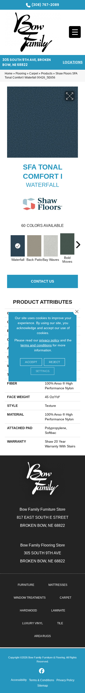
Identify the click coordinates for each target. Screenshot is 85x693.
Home (9, 73)
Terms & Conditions (41, 680)
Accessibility (19, 680)
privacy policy (49, 340)
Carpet (33, 73)
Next (77, 242)
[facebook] (41, 671)
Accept (31, 362)
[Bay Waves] (50, 246)
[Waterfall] (17, 246)
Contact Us (42, 281)
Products (46, 73)
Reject (54, 362)
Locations (73, 62)
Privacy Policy (65, 680)
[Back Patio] (34, 246)
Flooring (21, 73)
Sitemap (42, 685)
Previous (7, 242)
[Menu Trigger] (75, 32)
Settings (42, 371)
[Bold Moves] (67, 244)
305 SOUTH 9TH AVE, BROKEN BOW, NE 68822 (26, 62)
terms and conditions (36, 345)
